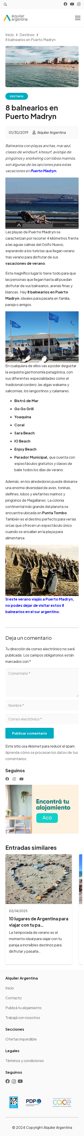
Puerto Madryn (42, 232)
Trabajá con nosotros (22, 1017)
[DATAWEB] (13, 1102)
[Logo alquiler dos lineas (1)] (15, 18)
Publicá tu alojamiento (23, 1007)
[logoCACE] (62, 1102)
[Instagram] (78, 4)
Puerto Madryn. (43, 170)
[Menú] (77, 18)
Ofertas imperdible (21, 1039)
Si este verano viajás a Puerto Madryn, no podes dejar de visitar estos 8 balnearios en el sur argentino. (39, 605)
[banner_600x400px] (42, 809)
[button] (5, 4)
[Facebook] (65, 4)
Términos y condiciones (24, 1060)
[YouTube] (72, 4)
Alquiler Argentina (51, 132)
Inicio (9, 988)
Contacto (13, 997)
